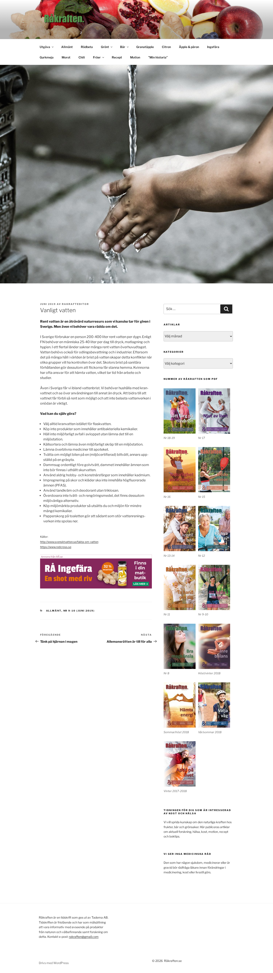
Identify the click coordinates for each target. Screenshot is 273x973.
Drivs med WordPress (54, 963)
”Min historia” (158, 57)
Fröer (97, 57)
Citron (166, 47)
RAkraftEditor (75, 304)
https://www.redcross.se (55, 547)
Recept (117, 57)
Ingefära (213, 47)
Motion (135, 57)
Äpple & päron (189, 47)
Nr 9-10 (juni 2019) (79, 610)
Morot (66, 57)
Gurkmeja (47, 57)
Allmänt (67, 47)
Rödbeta (87, 47)
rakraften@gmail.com (84, 936)
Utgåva (45, 47)
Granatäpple (145, 47)
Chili (81, 57)
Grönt (105, 47)
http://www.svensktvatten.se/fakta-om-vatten (69, 541)
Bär (122, 47)
